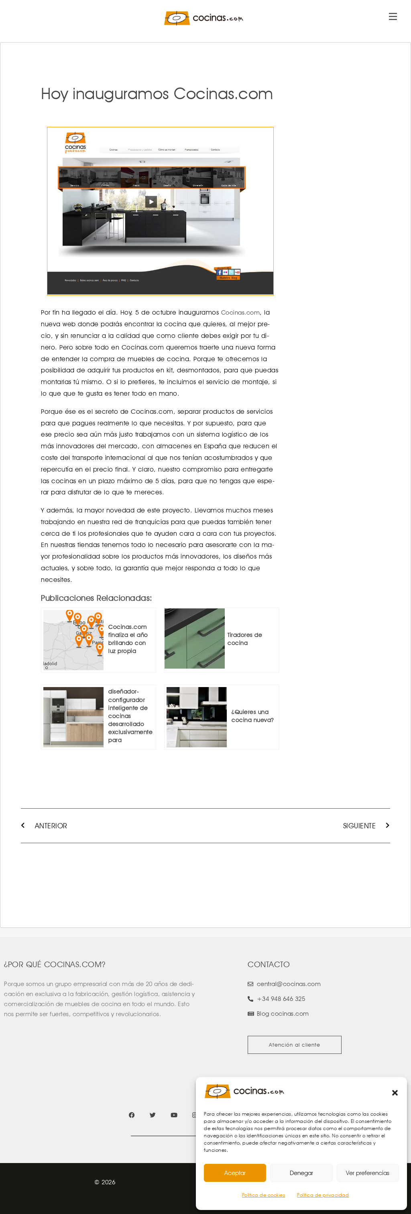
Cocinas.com (240, 312)
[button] (395, 1093)
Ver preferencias (367, 1173)
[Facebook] (132, 1115)
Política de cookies (263, 1195)
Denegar (301, 1173)
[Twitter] (153, 1115)
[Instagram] (195, 1115)
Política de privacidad (323, 1195)
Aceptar (235, 1173)
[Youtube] (174, 1115)
